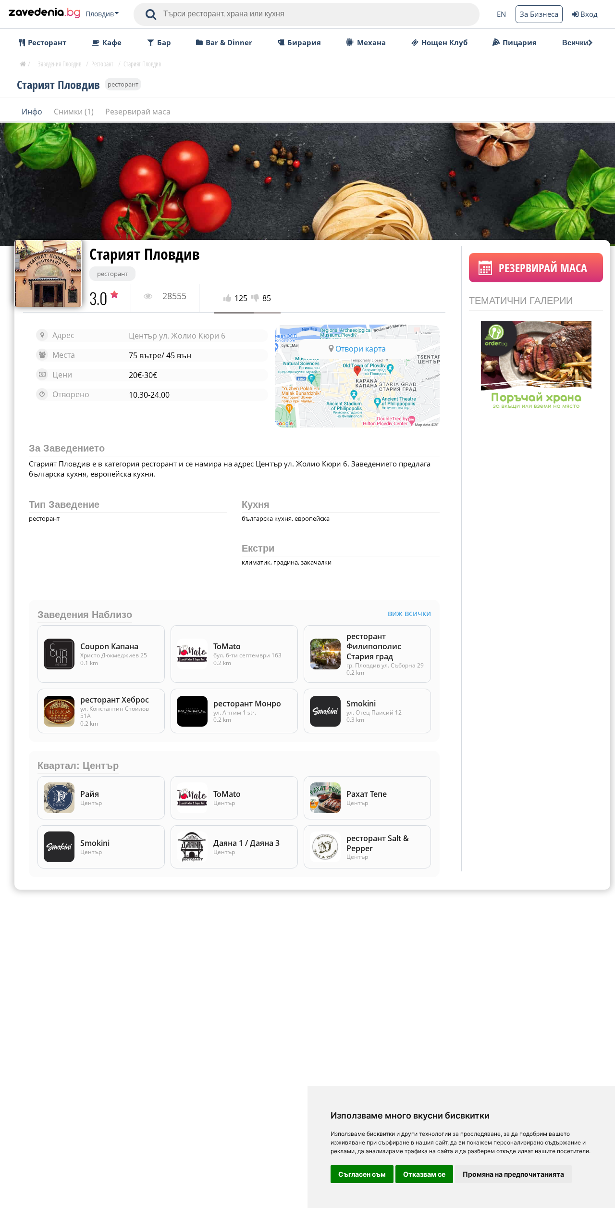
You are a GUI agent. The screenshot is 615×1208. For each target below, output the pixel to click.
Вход (589, 14)
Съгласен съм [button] (362, 1174)
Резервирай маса (138, 111)
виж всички (409, 613)
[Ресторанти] (44, 14)
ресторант (123, 84)
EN (501, 14)
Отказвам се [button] (424, 1174)
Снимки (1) (75, 111)
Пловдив (100, 14)
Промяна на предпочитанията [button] (513, 1174)
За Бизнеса (539, 14)
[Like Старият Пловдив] (228, 298)
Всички (575, 42)
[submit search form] (150, 14)
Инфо (33, 111)
